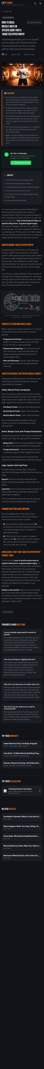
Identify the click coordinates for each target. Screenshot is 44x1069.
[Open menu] (40, 3)
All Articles (8, 11)
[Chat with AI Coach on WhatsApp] (35, 3)
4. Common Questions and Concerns (17, 191)
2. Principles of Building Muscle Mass (17, 183)
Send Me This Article (22, 163)
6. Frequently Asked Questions (15, 200)
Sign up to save (35, 22)
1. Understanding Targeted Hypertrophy (18, 180)
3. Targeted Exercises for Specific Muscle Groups (21, 187)
